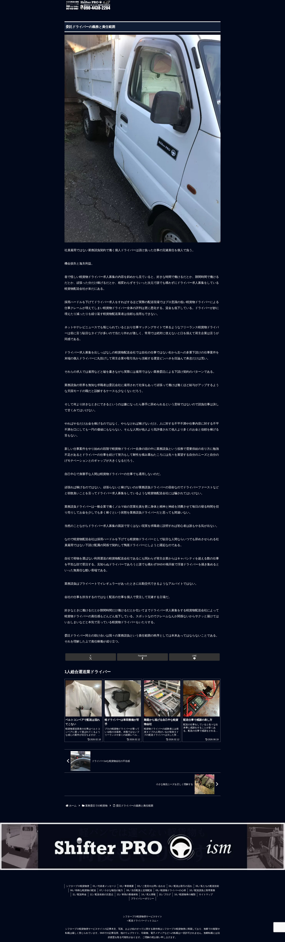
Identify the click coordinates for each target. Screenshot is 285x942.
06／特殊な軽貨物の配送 (83, 890)
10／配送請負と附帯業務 (202, 890)
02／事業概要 (127, 886)
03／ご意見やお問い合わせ (151, 886)
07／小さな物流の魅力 (111, 890)
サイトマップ (206, 894)
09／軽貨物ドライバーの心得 (171, 890)
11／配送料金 (79, 894)
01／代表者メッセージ (104, 886)
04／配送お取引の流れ (180, 886)
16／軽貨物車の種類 (184, 894)
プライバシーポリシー (142, 898)
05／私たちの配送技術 (207, 886)
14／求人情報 (148, 894)
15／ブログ (165, 894)
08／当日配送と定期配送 (139, 890)
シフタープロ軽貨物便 (77, 886)
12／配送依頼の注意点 (101, 894)
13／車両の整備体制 (127, 894)
